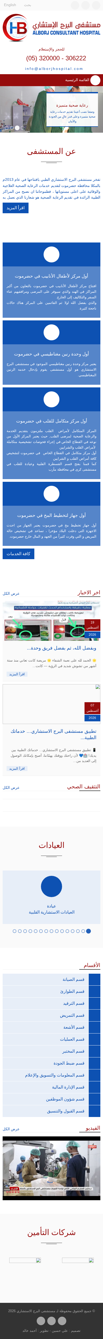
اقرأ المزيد (16, 208)
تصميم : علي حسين (66, 1331)
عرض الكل (11, 593)
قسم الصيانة (74, 979)
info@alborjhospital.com (54, 68)
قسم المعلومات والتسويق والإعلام (55, 1075)
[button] (22, 128)
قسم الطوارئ (72, 991)
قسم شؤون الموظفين (65, 1099)
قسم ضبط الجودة (69, 1063)
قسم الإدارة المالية (68, 1087)
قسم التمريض (72, 1015)
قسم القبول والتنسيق (66, 1111)
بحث (28, 5)
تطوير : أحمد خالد (35, 1331)
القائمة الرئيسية (77, 80)
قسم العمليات (72, 1039)
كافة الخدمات (18, 553)
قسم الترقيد (74, 1003)
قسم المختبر (73, 1051)
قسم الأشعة (74, 1027)
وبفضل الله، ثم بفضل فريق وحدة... (61, 648)
